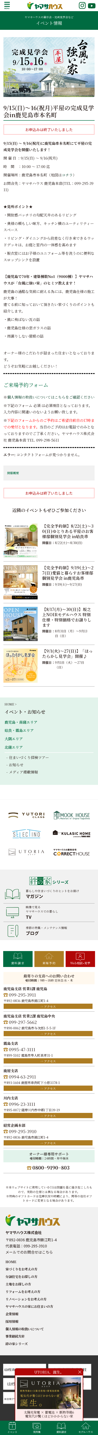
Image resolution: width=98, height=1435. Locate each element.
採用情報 (11, 1321)
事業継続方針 (15, 1336)
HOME (10, 1261)
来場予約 (49, 963)
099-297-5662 (23, 1022)
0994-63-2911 (22, 1077)
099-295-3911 (22, 995)
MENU (7, 5)
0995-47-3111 (22, 1049)
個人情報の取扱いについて (24, 1328)
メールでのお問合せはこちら (29, 1252)
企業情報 (11, 1313)
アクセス (50, 1006)
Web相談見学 (80, 963)
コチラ (67, 175)
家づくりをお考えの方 (21, 1269)
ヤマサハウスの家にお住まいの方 (29, 1306)
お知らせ (16, 764)
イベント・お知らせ (25, 711)
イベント (12, 1432)
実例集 (37, 1432)
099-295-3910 (22, 1131)
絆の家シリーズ (16, 1343)
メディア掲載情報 (23, 772)
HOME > (10, 704)
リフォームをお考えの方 (22, 1291)
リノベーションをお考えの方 (25, 1299)
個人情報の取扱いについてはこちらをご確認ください (51, 397)
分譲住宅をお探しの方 (21, 1276)
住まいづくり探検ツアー (29, 757)
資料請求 (17, 963)
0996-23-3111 (22, 1104)
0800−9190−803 (51, 1167)
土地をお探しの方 (18, 1284)
